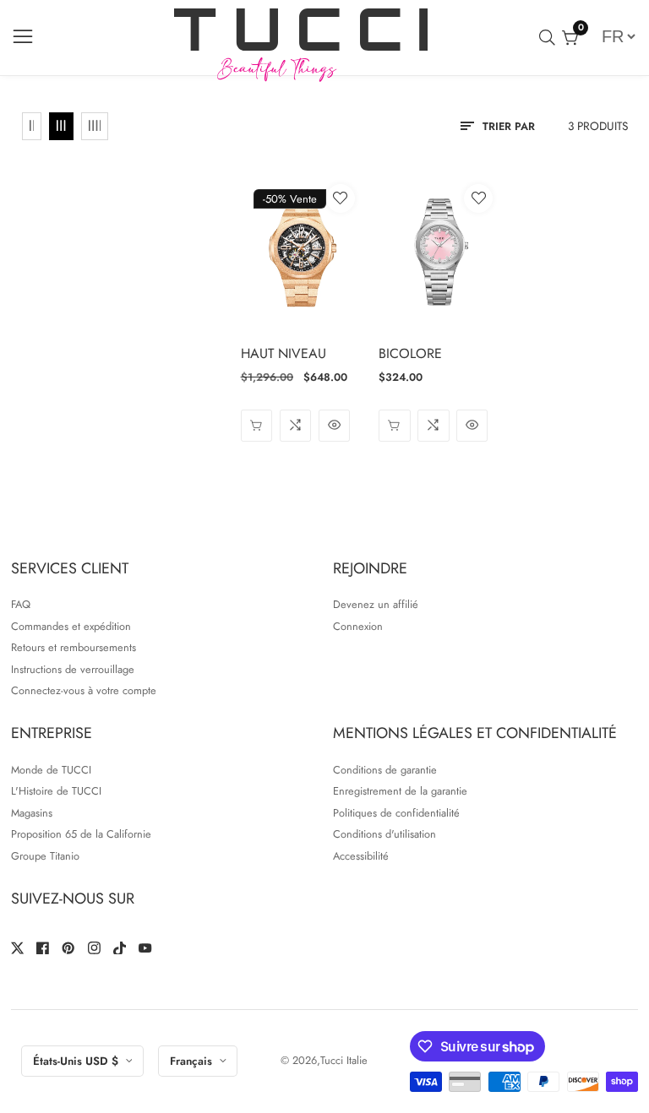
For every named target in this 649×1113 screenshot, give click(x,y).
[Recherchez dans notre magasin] (550, 37)
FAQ (20, 604)
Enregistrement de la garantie (400, 791)
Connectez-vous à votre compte (83, 690)
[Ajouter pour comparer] (295, 425)
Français (192, 1061)
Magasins (31, 813)
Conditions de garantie (385, 770)
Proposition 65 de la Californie (81, 834)
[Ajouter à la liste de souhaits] (340, 198)
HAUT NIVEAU (283, 353)
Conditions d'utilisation (384, 834)
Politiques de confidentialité (396, 813)
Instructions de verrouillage (72, 669)
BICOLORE (410, 353)
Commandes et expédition (71, 626)
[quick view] (256, 425)
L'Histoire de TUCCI (56, 791)
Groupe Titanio (45, 856)
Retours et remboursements (73, 647)
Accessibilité (361, 856)
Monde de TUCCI (51, 770)
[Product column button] (32, 126)
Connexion (358, 626)
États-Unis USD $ (77, 1061)
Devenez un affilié (375, 604)
